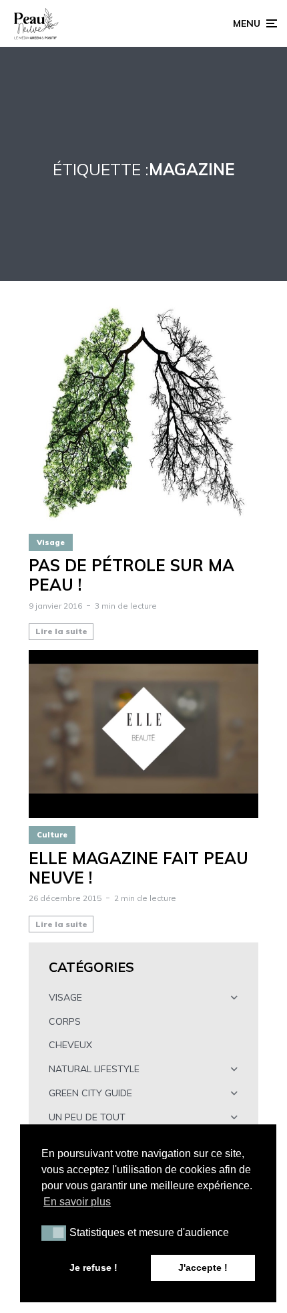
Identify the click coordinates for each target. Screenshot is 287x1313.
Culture (52, 834)
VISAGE (65, 997)
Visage (51, 542)
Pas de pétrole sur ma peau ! (131, 575)
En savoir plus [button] (77, 1201)
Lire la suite (61, 631)
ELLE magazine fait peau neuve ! (138, 868)
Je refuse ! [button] (93, 1267)
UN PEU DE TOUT (87, 1117)
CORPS (65, 1021)
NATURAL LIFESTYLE (94, 1069)
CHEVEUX (70, 1045)
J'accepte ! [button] (203, 1267)
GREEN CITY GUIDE (90, 1093)
